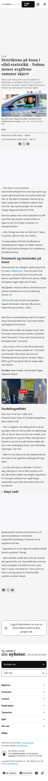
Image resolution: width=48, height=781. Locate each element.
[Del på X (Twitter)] (24, 144)
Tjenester (6, 712)
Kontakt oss (10, 664)
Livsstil (5, 698)
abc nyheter (11, 773)
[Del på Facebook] (20, 144)
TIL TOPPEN (7, 651)
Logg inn (26, 4)
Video (4, 732)
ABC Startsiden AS (10, 763)
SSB (11, 300)
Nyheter (5, 685)
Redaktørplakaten (19, 753)
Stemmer (6, 691)
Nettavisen (17, 270)
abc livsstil (27, 773)
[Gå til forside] (10, 4)
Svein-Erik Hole (22, 745)
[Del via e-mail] (28, 144)
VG (10, 294)
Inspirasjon (7, 705)
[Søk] (44, 4)
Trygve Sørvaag (28, 743)
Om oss (5, 726)
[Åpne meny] (38, 4)
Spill (3, 719)
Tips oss (8, 672)
